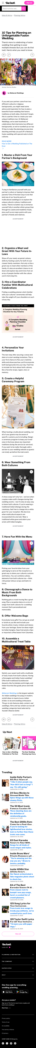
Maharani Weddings (9, 693)
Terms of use (5, 1022)
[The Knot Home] (10, 2)
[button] (18, 323)
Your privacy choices (8, 1029)
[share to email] (4, 55)
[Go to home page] (7, 945)
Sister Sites (7, 968)
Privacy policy (6, 1018)
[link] (3, 1043)
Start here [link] (5, 1008)
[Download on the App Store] (8, 992)
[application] (18, 323)
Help (4, 975)
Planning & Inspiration (11, 954)
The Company (7, 961)
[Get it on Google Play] (22, 992)
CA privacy (5, 1033)
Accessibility (5, 1026)
